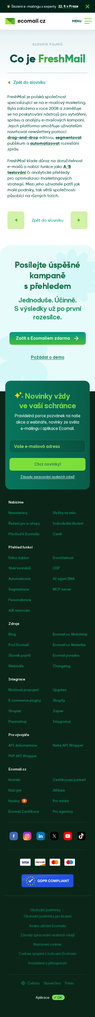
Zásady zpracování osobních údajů (47, 477)
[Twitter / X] (54, 836)
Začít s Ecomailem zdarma (43, 338)
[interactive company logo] (25, 21)
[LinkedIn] (40, 836)
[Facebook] (13, 836)
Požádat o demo (47, 357)
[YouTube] (68, 836)
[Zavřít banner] (87, 6)
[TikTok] (81, 836)
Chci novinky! (47, 464)
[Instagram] (27, 836)
